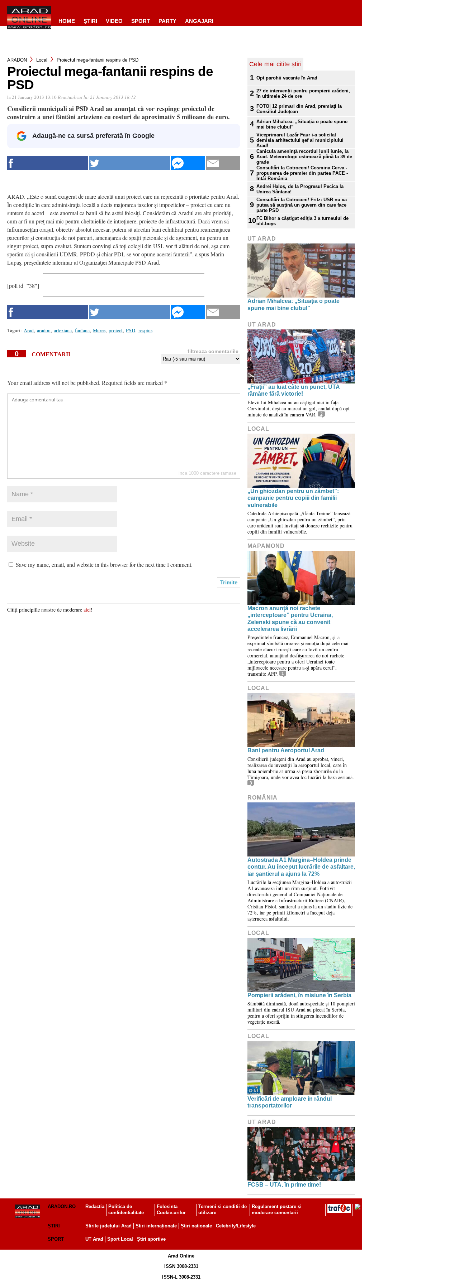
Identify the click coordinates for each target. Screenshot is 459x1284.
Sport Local (120, 1239)
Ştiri (90, 21)
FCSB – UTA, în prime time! (284, 1185)
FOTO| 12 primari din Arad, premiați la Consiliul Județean (299, 108)
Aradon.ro (62, 1206)
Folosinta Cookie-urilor (171, 1209)
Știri (54, 1226)
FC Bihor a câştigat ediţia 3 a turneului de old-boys (302, 221)
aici (87, 609)
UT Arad (261, 239)
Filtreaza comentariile (213, 351)
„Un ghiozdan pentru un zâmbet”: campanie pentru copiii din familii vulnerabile (293, 498)
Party (167, 21)
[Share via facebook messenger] (188, 163)
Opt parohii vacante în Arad (286, 78)
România (262, 798)
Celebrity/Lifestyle (236, 1226)
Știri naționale (196, 1226)
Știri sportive (151, 1239)
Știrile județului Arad (108, 1226)
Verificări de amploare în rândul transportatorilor (289, 1102)
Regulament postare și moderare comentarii (277, 1209)
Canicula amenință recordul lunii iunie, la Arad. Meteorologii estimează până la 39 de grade (304, 157)
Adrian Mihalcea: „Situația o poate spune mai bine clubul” (301, 124)
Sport (140, 21)
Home (66, 21)
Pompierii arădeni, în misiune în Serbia (299, 995)
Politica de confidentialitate (126, 1209)
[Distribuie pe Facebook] (47, 163)
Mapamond (266, 546)
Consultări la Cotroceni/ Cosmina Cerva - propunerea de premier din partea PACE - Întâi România (302, 173)
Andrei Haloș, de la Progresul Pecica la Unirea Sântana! (300, 189)
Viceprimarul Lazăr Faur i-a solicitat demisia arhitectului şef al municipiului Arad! (300, 140)
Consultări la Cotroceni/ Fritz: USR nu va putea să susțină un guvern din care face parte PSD (301, 205)
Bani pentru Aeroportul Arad (285, 750)
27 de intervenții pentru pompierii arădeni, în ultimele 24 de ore (303, 93)
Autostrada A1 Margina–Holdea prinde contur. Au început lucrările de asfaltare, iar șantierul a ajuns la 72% (301, 867)
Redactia (94, 1206)
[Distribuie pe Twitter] (129, 163)
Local (41, 60)
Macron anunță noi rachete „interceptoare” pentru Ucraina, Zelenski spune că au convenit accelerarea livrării (290, 618)
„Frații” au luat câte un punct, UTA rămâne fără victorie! (293, 390)
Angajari (199, 21)
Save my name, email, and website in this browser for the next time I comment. (104, 564)
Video (114, 21)
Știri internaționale (156, 1226)
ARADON (17, 60)
